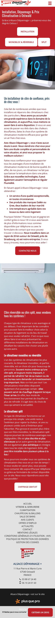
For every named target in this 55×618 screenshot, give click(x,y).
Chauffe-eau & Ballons (27, 513)
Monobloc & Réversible (21, 42)
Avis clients (27, 519)
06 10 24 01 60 (28, 582)
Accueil (27, 503)
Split (44, 42)
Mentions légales (27, 532)
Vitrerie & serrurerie (27, 506)
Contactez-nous (27, 250)
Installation (27, 31)
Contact (27, 529)
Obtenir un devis (40, 612)
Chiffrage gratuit (27, 486)
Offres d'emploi (27, 523)
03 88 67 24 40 (28, 579)
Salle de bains (27, 516)
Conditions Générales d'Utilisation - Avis (27, 535)
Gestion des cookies (27, 542)
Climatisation (27, 510)
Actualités (27, 526)
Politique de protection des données (27, 539)
